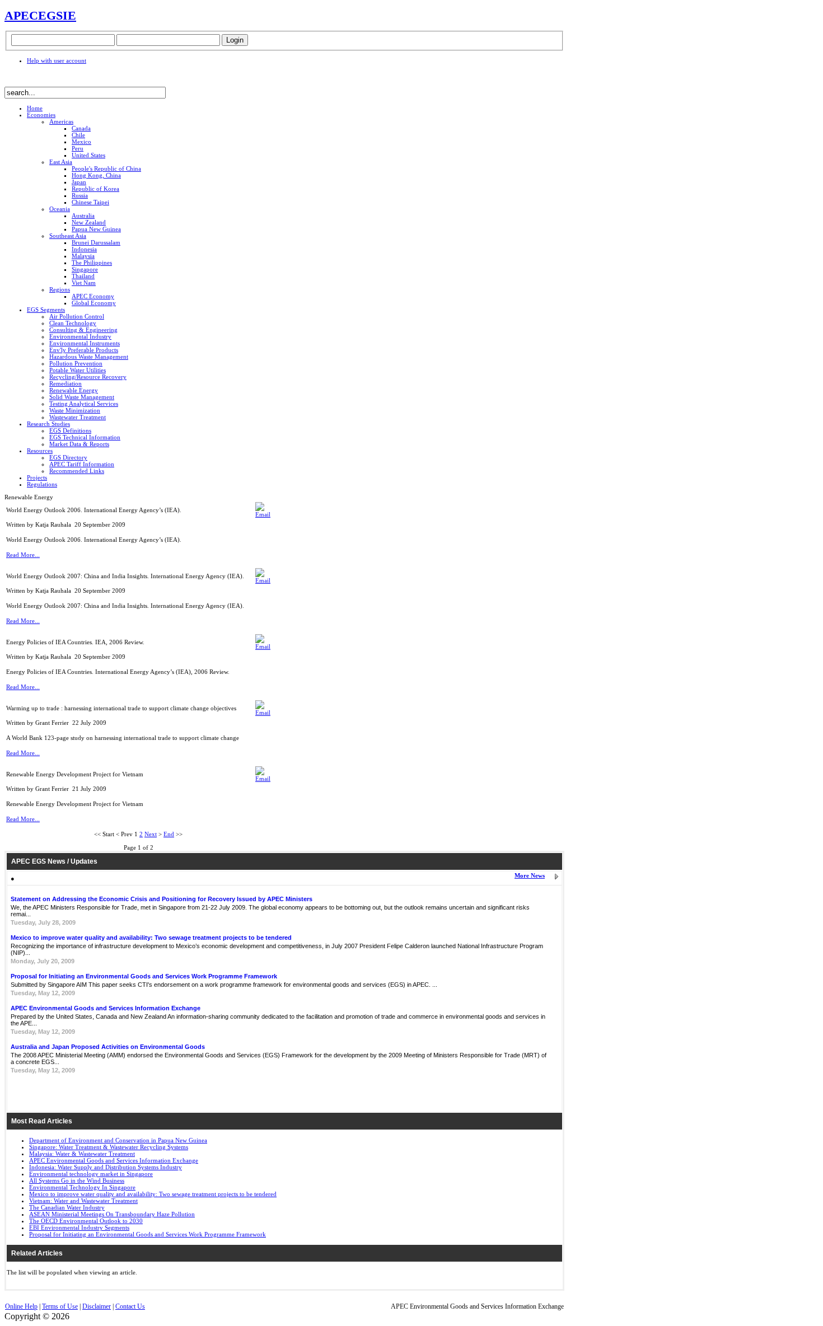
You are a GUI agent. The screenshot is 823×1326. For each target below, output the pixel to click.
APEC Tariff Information (81, 464)
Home (35, 108)
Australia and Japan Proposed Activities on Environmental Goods (108, 1046)
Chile (78, 135)
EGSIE (57, 15)
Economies (41, 114)
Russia (80, 195)
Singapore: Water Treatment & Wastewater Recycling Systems (108, 1147)
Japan (79, 182)
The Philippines (92, 262)
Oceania (59, 208)
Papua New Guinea (96, 229)
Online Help (21, 1306)
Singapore (85, 269)
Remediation (65, 383)
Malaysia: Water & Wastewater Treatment (82, 1153)
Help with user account (56, 60)
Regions (59, 289)
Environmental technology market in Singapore (91, 1173)
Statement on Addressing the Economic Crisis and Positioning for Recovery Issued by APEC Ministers (161, 899)
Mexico (81, 141)
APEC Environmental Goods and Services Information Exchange (105, 1008)
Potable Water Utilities (77, 370)
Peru (77, 148)
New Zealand (89, 222)
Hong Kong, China (96, 175)
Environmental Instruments (84, 343)
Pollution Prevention (75, 363)
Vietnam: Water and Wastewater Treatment (83, 1200)
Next (150, 834)
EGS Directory (68, 457)
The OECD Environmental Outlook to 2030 (86, 1220)
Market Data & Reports (79, 444)
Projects (37, 477)
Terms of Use (60, 1306)
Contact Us (130, 1306)
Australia (83, 215)
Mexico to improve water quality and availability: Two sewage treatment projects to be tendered (151, 937)
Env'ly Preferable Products (83, 349)
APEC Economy (93, 296)
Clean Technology (72, 323)
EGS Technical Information (84, 437)
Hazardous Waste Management (88, 356)
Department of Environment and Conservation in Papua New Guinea (118, 1140)
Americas (61, 121)
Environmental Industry (80, 336)
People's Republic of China (106, 168)
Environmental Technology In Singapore (82, 1187)
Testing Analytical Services (83, 403)
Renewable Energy (73, 390)
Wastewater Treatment (77, 417)
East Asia (60, 161)
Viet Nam (84, 282)
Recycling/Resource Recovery (88, 376)
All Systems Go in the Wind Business (76, 1180)
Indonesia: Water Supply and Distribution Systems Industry (105, 1167)
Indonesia (84, 249)
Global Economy (94, 302)
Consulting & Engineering (83, 329)
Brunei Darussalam (96, 242)
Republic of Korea (95, 188)
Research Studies (48, 423)
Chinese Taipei (90, 202)
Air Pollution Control (76, 316)
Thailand (83, 276)
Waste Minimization (74, 410)
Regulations (42, 484)
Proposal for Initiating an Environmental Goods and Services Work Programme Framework (144, 976)
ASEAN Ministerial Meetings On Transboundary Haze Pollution (112, 1214)
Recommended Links (76, 470)
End (168, 834)
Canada (81, 128)
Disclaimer (96, 1306)
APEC (21, 15)
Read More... (23, 554)
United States (88, 155)
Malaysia (83, 255)
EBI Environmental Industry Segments (79, 1227)
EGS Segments (46, 309)
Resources (40, 450)
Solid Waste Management (81, 396)
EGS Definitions (70, 430)
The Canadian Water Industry (67, 1207)
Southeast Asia (67, 235)
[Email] (262, 514)
